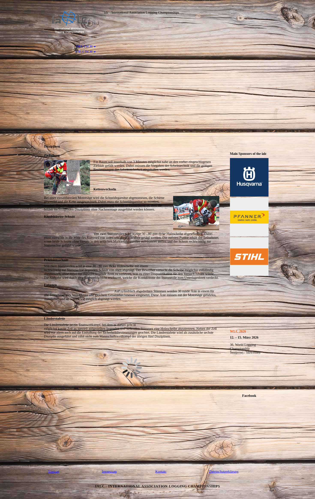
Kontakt (160, 471)
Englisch (84, 51)
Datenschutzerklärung (223, 471)
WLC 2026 (238, 331)
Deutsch (84, 46)
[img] (69, 21)
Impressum (109, 471)
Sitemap (53, 471)
